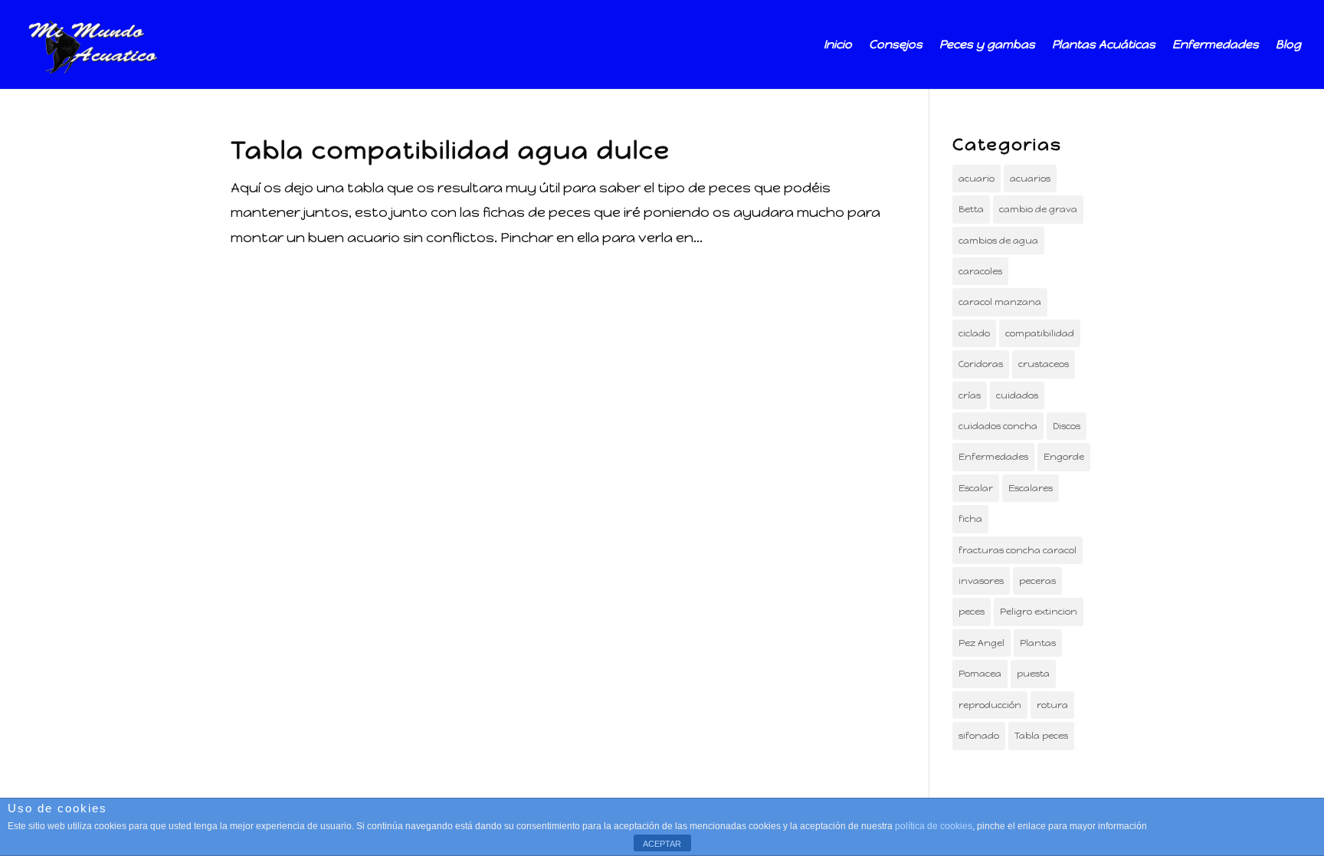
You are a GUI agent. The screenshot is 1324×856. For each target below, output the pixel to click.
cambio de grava (1038, 209)
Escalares (1030, 488)
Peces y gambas (987, 45)
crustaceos (1043, 364)
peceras (1037, 581)
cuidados (1017, 395)
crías (970, 395)
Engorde (1064, 456)
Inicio (838, 45)
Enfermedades (1215, 45)
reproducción (990, 705)
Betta (971, 209)
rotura (1052, 705)
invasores (981, 581)
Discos (1066, 426)
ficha (970, 518)
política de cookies (933, 826)
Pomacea (980, 673)
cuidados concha (998, 426)
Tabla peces (1041, 735)
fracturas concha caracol (1018, 550)
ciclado (974, 333)
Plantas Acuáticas (1103, 45)
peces (972, 611)
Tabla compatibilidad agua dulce (450, 150)
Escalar (976, 488)
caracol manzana (1000, 302)
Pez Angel (981, 643)
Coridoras (981, 364)
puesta (1033, 673)
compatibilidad (1039, 333)
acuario (977, 178)
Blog (1288, 45)
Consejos (896, 45)
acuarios (1030, 178)
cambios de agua (998, 240)
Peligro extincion (1038, 611)
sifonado (979, 735)
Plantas (1038, 643)
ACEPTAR (662, 843)
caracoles (980, 271)
